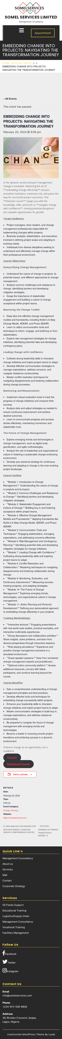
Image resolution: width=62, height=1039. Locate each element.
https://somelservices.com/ (15, 817)
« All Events (10, 98)
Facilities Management (15, 932)
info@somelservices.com (17, 995)
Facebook (10, 953)
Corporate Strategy (13, 886)
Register (12, 757)
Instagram (12, 971)
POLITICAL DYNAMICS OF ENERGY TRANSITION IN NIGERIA (48, 831)
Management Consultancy (17, 858)
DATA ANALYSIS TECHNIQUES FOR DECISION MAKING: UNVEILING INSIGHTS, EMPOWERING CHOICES (19, 829)
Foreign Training (10, 810)
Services (7, 869)
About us (7, 863)
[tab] (21, 30)
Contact (7, 880)
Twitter (11, 962)
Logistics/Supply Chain (15, 916)
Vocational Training (13, 927)
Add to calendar (20, 774)
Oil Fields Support (13, 905)
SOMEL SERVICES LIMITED (31, 17)
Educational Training (14, 910)
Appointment (43, 33)
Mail (4, 875)
